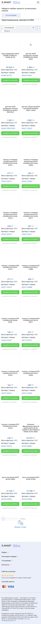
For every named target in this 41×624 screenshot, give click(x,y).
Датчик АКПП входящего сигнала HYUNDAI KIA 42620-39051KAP (10, 109)
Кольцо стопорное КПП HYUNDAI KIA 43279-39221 (31, 320)
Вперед (23, 519)
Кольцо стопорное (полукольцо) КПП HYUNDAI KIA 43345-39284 (30, 162)
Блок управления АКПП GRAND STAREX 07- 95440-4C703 (10, 55)
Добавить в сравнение (10, 84)
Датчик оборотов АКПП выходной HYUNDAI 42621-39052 (31, 108)
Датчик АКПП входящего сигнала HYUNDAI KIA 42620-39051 (30, 56)
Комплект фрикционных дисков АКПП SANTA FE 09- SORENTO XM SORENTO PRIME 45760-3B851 (31, 428)
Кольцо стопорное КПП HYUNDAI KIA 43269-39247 (10, 320)
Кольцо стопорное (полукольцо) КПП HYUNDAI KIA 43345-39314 (10, 215)
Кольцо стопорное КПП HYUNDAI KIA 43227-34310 (10, 267)
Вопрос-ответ (20, 527)
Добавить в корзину (10, 80)
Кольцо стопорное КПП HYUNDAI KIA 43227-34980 (31, 267)
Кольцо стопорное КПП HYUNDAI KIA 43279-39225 (10, 373)
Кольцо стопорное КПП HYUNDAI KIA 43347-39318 (10, 426)
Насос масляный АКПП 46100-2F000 (30, 478)
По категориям (11, 15)
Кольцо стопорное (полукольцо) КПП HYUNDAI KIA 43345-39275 (10, 162)
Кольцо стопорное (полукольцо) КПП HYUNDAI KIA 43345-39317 (30, 215)
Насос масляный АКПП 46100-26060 (10, 478)
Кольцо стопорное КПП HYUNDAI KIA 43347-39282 (31, 373)
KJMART (6, 2)
